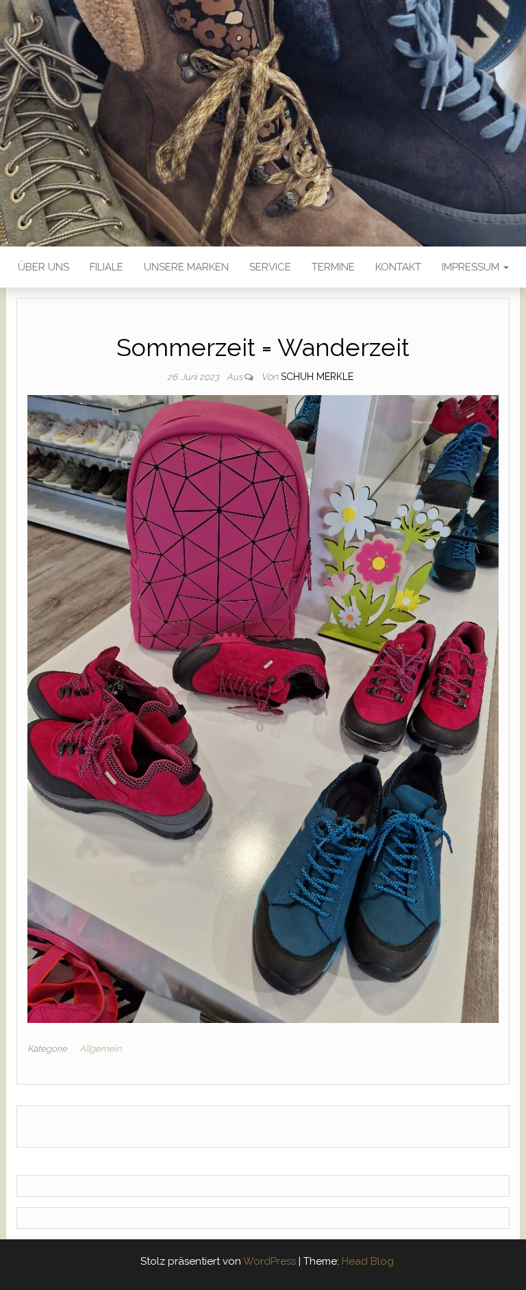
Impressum (472, 267)
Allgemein (100, 1049)
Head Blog (368, 1261)
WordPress (269, 1261)
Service (270, 267)
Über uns (43, 267)
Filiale (106, 267)
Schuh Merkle (317, 376)
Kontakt (398, 267)
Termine (333, 267)
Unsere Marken (186, 267)
